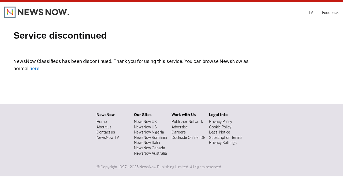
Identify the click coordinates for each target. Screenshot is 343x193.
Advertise (180, 127)
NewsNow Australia (150, 153)
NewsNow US (145, 127)
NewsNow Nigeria (149, 132)
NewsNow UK (145, 121)
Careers (179, 132)
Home (101, 121)
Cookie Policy (220, 127)
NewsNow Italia (147, 142)
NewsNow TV (107, 137)
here (34, 68)
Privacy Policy (220, 121)
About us (103, 127)
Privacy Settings (223, 142)
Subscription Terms (225, 137)
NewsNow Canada (149, 148)
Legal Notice (219, 132)
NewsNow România (150, 137)
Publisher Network (187, 121)
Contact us (105, 132)
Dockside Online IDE (188, 137)
